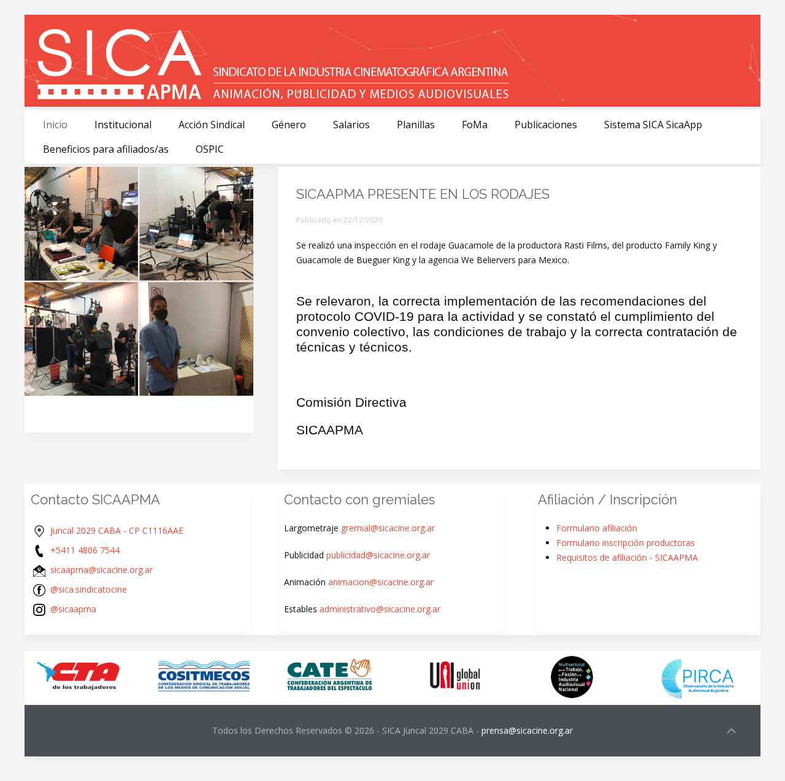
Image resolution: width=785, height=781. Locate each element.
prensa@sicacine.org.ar (527, 730)
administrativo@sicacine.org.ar (380, 609)
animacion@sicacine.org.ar (381, 582)
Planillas (416, 124)
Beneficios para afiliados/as (106, 149)
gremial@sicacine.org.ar (388, 528)
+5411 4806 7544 (85, 550)
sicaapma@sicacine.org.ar (101, 569)
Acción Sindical (211, 124)
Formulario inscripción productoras (625, 542)
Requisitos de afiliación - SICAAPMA (627, 557)
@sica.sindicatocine (88, 589)
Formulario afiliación (596, 528)
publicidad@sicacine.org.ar (378, 555)
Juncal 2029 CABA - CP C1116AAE (116, 530)
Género (289, 124)
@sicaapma (73, 609)
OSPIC (210, 149)
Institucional (122, 124)
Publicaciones (546, 124)
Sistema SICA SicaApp (653, 124)
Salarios (351, 124)
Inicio (55, 124)
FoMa (475, 124)
